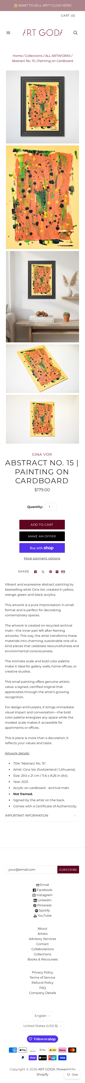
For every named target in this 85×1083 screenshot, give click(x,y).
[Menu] (8, 33)
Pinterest (44, 905)
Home (18, 56)
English (40, 1016)
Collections (33, 56)
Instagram (44, 895)
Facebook (44, 890)
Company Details (42, 993)
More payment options (42, 558)
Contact (42, 944)
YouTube (44, 915)
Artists (43, 934)
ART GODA (46, 1069)
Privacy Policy (42, 972)
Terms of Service (42, 977)
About (42, 928)
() (68, 15)
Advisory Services (42, 939)
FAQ (42, 988)
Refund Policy (43, 983)
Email (44, 885)
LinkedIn (44, 900)
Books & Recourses (42, 959)
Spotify (44, 910)
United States (40, 1026)
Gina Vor (42, 454)
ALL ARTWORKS (58, 56)
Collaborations (42, 949)
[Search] (75, 32)
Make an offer (42, 536)
